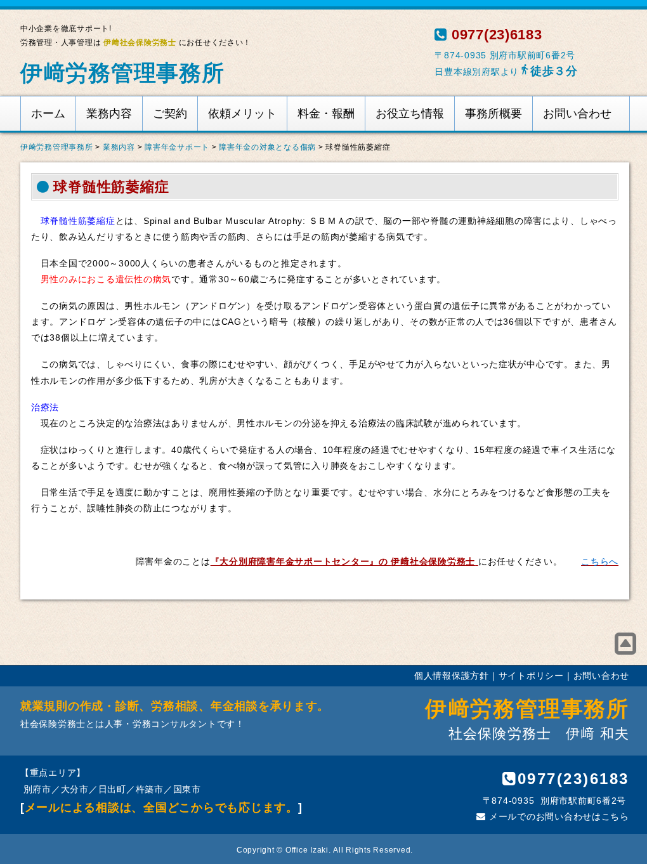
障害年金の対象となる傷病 (267, 147)
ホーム (48, 113)
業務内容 (109, 113)
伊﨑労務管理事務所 (122, 72)
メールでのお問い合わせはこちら (557, 816)
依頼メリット (242, 113)
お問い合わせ (577, 113)
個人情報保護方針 (451, 676)
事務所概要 (493, 113)
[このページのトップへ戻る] (626, 644)
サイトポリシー (531, 676)
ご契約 (170, 113)
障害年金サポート (177, 147)
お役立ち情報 (410, 113)
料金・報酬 (326, 113)
